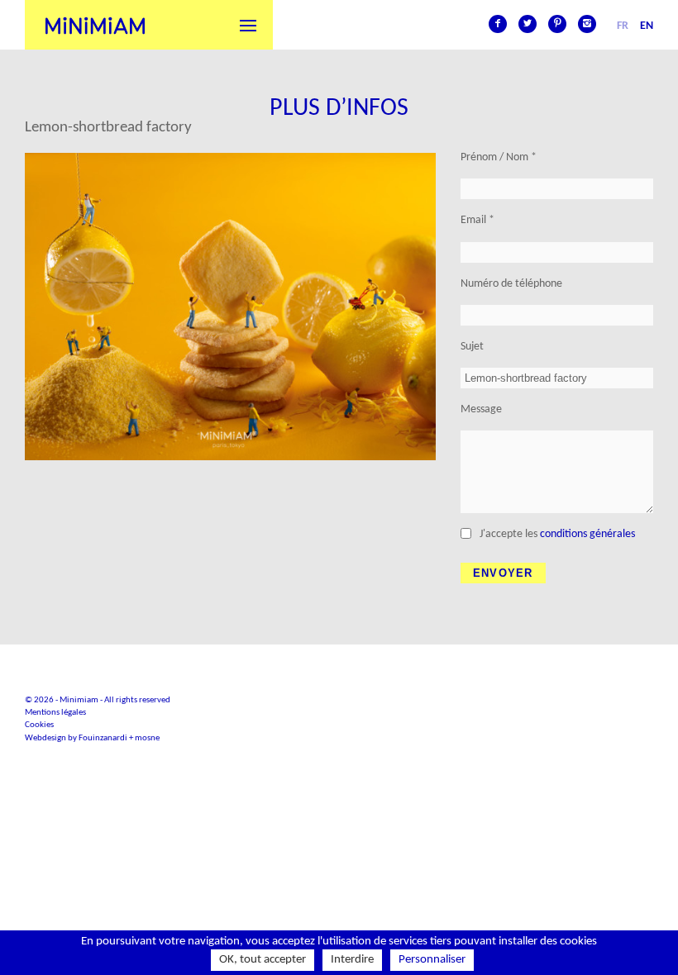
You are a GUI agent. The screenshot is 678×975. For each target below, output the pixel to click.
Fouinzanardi (103, 738)
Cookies (39, 725)
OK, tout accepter (262, 960)
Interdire (352, 960)
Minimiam (95, 25)
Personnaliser (432, 960)
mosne (147, 738)
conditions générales (587, 534)
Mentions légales (55, 712)
